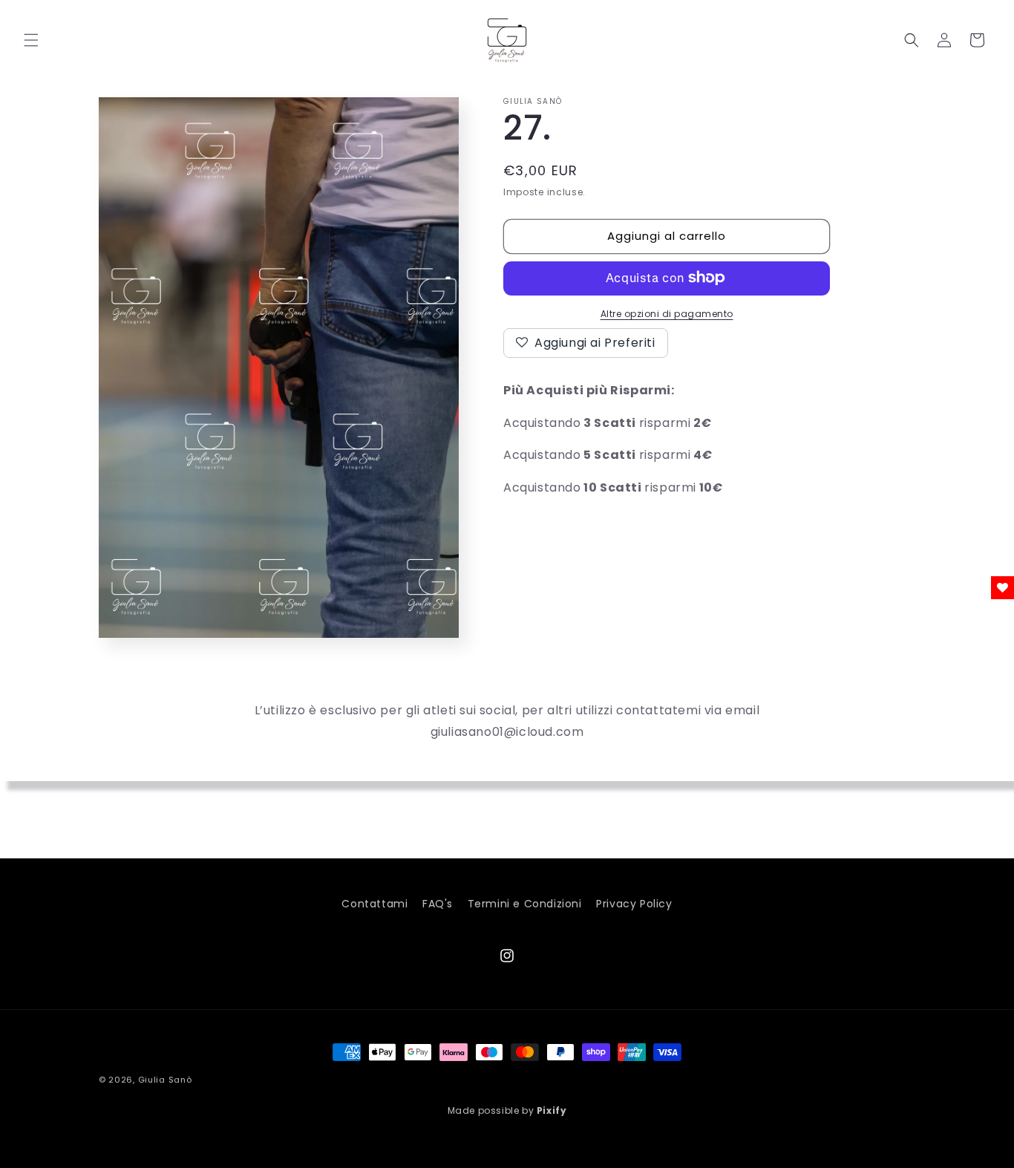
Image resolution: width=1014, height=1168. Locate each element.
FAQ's (437, 903)
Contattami (374, 903)
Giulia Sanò (165, 1080)
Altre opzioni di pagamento (667, 313)
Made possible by (507, 1110)
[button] (31, 40)
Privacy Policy (634, 903)
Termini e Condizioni (525, 903)
